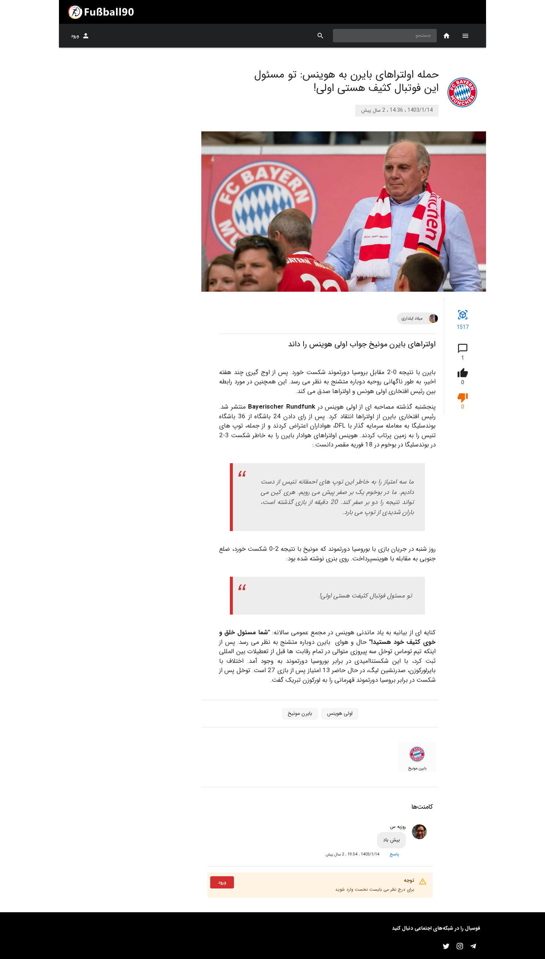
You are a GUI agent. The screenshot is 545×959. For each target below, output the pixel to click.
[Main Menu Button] (465, 36)
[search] (320, 36)
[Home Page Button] (446, 36)
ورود (75, 35)
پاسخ (394, 854)
